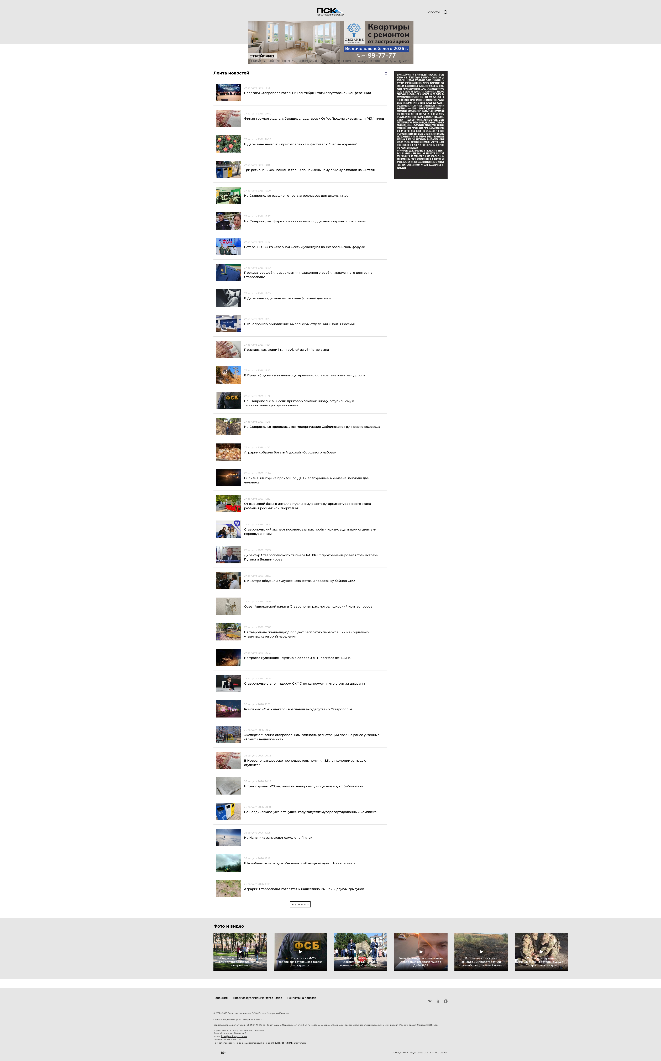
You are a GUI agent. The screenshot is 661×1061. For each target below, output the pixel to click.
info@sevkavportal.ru (234, 1036)
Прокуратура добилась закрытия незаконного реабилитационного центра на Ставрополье (308, 275)
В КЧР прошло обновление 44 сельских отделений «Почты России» (299, 324)
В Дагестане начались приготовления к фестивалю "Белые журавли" (300, 144)
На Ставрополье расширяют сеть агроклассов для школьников (296, 196)
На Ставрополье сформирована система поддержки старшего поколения (305, 221)
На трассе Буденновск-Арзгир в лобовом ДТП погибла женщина (297, 658)
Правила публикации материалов (257, 997)
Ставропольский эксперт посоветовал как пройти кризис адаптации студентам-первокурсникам (310, 532)
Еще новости (300, 904)
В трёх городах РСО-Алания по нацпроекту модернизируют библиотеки (303, 786)
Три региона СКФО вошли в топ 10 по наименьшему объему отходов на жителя (309, 170)
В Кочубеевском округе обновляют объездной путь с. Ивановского (299, 863)
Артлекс (441, 1052)
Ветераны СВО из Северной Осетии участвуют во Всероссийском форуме (304, 247)
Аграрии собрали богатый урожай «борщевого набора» (290, 452)
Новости (433, 12)
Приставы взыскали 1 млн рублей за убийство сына (286, 350)
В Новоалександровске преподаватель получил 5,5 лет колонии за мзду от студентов (306, 763)
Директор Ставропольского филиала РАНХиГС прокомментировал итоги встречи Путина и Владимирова (311, 557)
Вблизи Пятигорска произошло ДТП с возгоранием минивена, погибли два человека (306, 480)
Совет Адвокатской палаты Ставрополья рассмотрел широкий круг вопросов (308, 606)
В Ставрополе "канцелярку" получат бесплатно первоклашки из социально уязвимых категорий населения (306, 634)
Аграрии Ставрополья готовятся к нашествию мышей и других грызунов (304, 889)
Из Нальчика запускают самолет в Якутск (278, 838)
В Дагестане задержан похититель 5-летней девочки (287, 298)
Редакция (220, 997)
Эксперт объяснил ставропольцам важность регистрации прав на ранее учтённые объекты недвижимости (312, 737)
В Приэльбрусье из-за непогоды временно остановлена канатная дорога (304, 375)
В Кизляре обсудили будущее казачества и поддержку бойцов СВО (299, 581)
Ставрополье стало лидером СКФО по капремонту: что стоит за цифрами (304, 683)
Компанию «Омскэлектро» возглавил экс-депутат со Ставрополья (298, 709)
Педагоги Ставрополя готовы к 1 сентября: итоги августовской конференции (307, 93)
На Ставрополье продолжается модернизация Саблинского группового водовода (312, 427)
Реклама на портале (301, 997)
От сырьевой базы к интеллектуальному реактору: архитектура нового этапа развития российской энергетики (307, 506)
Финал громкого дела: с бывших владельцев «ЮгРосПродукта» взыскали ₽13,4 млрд (314, 118)
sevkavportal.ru (282, 1042)
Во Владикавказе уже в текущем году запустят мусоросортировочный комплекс (310, 812)
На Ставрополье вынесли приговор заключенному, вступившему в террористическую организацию (299, 403)
